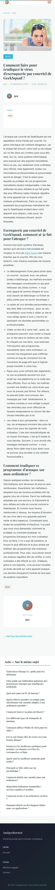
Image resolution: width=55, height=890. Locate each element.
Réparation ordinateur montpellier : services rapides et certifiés (24, 788)
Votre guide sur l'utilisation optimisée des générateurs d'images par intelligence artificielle (26, 683)
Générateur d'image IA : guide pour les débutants (25, 673)
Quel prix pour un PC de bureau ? (23, 693)
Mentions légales (10, 867)
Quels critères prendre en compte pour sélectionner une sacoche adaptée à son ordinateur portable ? (25, 702)
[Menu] (49, 2)
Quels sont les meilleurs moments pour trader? (25, 760)
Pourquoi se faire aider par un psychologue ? (21, 769)
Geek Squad (31, 253)
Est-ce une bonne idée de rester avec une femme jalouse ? (26, 738)
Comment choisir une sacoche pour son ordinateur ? (25, 779)
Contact (6, 872)
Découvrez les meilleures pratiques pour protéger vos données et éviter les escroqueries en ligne (26, 749)
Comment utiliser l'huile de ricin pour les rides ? (26, 729)
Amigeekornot (12, 832)
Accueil (6, 13)
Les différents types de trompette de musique (24, 720)
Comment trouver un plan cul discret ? (25, 711)
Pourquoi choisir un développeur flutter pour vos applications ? (26, 806)
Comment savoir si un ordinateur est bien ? (27, 797)
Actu (14, 13)
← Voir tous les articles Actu (17, 636)
